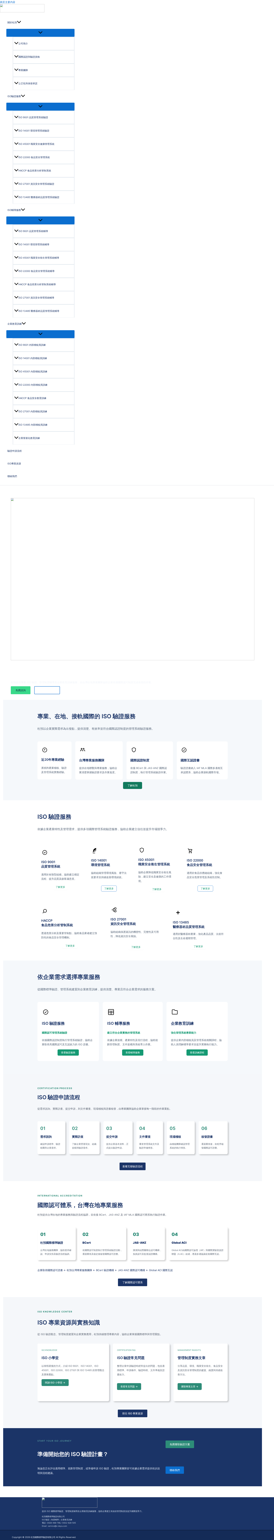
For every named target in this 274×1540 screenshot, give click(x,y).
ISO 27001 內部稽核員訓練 (32, 411)
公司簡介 (23, 43)
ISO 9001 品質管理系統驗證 (33, 117)
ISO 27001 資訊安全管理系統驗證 (36, 183)
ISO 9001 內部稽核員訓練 (32, 344)
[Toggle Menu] (40, 32)
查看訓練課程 (197, 1052)
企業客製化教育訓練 (29, 438)
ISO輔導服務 (14, 210)
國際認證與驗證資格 (29, 56)
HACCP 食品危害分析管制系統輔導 (37, 284)
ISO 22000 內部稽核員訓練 (32, 384)
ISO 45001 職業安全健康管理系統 (36, 143)
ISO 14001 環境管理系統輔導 (33, 244)
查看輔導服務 (133, 1052)
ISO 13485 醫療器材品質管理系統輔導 (38, 310)
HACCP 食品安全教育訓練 (32, 398)
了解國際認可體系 (132, 1282)
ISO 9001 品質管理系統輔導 (33, 231)
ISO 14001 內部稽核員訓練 (32, 358)
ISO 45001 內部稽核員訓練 (32, 371)
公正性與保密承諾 (27, 83)
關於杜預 (12, 22)
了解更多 (60, 886)
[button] (19, 22)
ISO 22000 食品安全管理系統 (34, 157)
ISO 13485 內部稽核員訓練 (32, 424)
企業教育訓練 (14, 323)
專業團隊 (23, 70)
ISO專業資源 (14, 463)
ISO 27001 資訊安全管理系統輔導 (36, 297)
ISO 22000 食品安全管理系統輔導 (36, 271)
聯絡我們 (12, 476)
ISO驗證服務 (14, 96)
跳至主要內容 (7, 2)
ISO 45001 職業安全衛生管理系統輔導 (38, 257)
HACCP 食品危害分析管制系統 (34, 170)
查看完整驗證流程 (132, 1166)
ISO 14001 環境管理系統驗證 (33, 130)
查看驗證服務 (68, 1052)
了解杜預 (132, 785)
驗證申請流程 (14, 450)
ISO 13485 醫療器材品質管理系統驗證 (38, 197)
